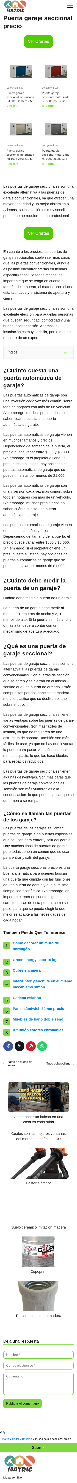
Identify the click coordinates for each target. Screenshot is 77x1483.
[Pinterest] (31, 1046)
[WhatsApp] (42, 1046)
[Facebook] (8, 1046)
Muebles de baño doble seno (38, 1019)
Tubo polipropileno (58, 1063)
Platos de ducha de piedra (19, 1063)
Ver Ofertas (38, 41)
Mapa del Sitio (12, 1477)
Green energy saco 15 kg (34, 960)
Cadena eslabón (27, 998)
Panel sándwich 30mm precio (38, 1009)
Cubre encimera (27, 970)
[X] (19, 1046)
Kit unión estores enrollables (38, 1030)
